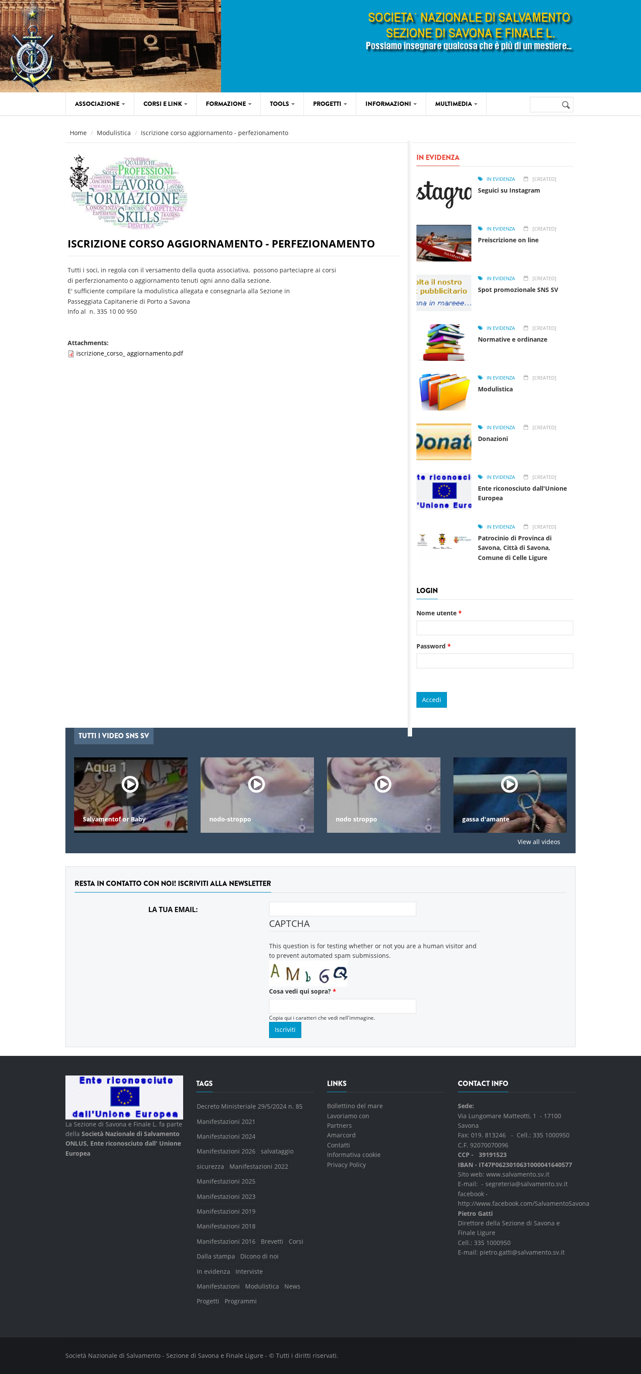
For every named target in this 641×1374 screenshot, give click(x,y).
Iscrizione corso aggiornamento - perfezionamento (221, 243)
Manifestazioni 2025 (226, 1181)
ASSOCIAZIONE (98, 103)
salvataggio (277, 1151)
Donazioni (493, 438)
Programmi (241, 1301)
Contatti (338, 1145)
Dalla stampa (216, 1256)
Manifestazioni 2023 (226, 1196)
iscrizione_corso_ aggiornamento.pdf (129, 353)
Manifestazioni (218, 1286)
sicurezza (210, 1166)
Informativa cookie (354, 1154)
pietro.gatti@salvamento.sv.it (522, 1252)
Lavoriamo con (348, 1116)
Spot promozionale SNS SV (518, 289)
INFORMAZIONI (389, 103)
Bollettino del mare (355, 1106)
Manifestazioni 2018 (226, 1226)
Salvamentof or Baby (114, 819)
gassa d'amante (485, 819)
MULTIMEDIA (454, 103)
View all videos (539, 842)
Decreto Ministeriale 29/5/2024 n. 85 (250, 1106)
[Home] (85, 45)
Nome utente (439, 613)
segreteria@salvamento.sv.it (526, 1184)
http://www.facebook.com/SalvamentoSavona (524, 1203)
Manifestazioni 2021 (226, 1121)
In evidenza (501, 179)
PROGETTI (328, 103)
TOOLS (280, 103)
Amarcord (341, 1135)
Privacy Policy (346, 1164)
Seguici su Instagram (509, 190)
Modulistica (114, 133)
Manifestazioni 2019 (226, 1211)
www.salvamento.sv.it (517, 1174)
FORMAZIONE (226, 103)
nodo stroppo (356, 819)
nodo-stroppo (230, 819)
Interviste (249, 1271)
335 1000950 (551, 1135)
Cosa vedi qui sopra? (302, 991)
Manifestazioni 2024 (226, 1136)
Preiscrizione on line (508, 240)
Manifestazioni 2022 (258, 1166)
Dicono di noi (259, 1256)
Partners (339, 1125)
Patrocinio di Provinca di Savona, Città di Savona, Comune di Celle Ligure (515, 548)
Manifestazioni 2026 (226, 1151)
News (292, 1286)
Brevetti (272, 1241)
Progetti (208, 1301)
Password (433, 646)
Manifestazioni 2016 (226, 1241)
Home (78, 133)
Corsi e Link (163, 103)
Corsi (296, 1241)
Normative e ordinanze (512, 339)
